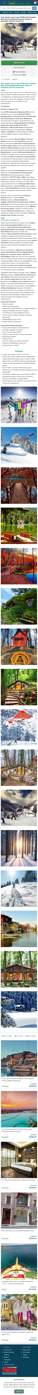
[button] (3, 41)
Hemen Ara (19, 63)
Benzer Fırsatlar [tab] (7, 1036)
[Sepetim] (35, 3)
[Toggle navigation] (4, 3)
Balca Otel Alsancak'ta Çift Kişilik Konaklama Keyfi (18, 1230)
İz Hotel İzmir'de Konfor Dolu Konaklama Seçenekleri (19, 1180)
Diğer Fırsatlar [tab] (18, 1036)
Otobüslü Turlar (7, 12)
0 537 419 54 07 (19, 67)
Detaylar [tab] (14, 79)
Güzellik (23, 12)
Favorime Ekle (20, 72)
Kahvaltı (16, 12)
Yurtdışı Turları (32, 12)
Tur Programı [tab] (6, 79)
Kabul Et (19, 1391)
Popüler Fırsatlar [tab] (30, 1036)
